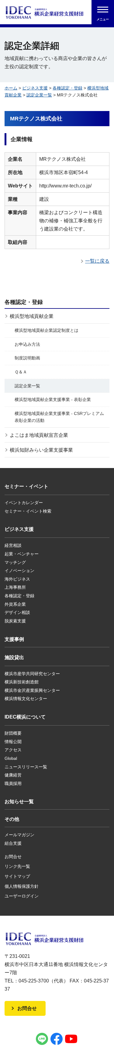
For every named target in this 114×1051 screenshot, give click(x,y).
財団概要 (13, 733)
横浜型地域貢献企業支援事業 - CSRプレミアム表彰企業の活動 (59, 417)
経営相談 (13, 545)
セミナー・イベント (26, 486)
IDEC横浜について (25, 716)
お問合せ (13, 856)
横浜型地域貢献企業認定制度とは (46, 330)
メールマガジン (19, 834)
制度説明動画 (27, 357)
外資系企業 (15, 604)
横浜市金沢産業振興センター (32, 690)
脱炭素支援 (15, 620)
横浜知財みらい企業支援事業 (41, 450)
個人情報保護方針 (22, 886)
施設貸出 (14, 657)
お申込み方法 (27, 344)
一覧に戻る (97, 261)
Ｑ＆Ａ (21, 371)
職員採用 (13, 783)
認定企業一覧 (39, 95)
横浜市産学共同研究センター (32, 673)
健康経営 (13, 775)
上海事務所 (15, 587)
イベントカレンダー (24, 502)
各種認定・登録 (67, 88)
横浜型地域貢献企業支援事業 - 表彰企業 (53, 399)
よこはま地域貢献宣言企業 (39, 435)
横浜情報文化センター (26, 698)
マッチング (15, 562)
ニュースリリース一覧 (26, 766)
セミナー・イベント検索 (28, 511)
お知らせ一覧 (19, 801)
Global (11, 758)
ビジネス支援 (35, 88)
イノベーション (19, 570)
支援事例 (14, 639)
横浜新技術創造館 (22, 681)
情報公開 (13, 741)
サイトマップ (17, 876)
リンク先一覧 (17, 866)
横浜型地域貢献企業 (32, 316)
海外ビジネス (17, 579)
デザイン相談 (17, 612)
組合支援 (13, 843)
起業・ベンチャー (22, 553)
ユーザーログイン (22, 896)
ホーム (11, 88)
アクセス (13, 749)
